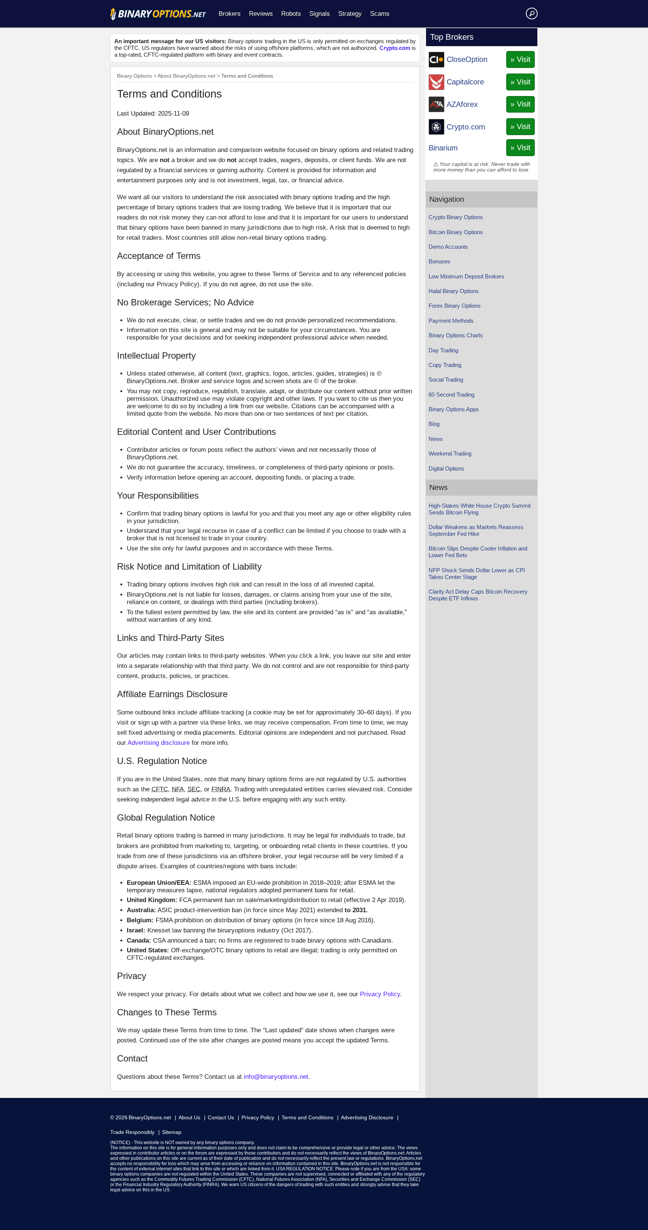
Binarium (443, 148)
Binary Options (134, 76)
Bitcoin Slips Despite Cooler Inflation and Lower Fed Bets (478, 551)
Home (158, 14)
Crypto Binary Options (456, 217)
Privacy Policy (380, 994)
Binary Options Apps (454, 409)
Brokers (230, 13)
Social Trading (446, 379)
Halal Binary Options (454, 291)
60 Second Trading (451, 394)
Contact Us (221, 1117)
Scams (380, 13)
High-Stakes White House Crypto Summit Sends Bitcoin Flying (480, 509)
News (436, 439)
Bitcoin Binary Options (456, 232)
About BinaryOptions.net (186, 76)
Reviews (261, 13)
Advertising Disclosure (367, 1117)
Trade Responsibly (132, 1132)
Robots (291, 13)
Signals (319, 13)
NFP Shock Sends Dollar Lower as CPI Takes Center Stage (477, 573)
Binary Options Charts (456, 335)
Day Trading (443, 350)
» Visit (520, 59)
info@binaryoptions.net (276, 1076)
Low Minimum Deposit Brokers (466, 276)
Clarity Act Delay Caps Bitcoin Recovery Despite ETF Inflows (478, 594)
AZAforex (462, 104)
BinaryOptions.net (150, 1117)
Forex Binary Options (455, 305)
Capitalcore (465, 82)
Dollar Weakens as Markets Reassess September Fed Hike (476, 530)
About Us (189, 1117)
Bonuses (439, 261)
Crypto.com (395, 48)
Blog (434, 424)
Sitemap (172, 1132)
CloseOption (467, 59)
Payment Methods (451, 320)
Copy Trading (445, 365)
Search (530, 13)
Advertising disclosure (159, 742)
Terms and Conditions (307, 1117)
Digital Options (446, 468)
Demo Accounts (448, 247)
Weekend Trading (450, 453)
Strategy (350, 13)
